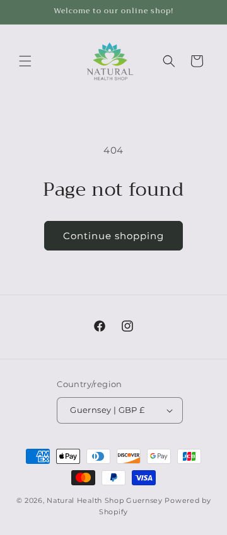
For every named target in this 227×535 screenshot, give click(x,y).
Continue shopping (113, 236)
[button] (25, 61)
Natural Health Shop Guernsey (105, 500)
